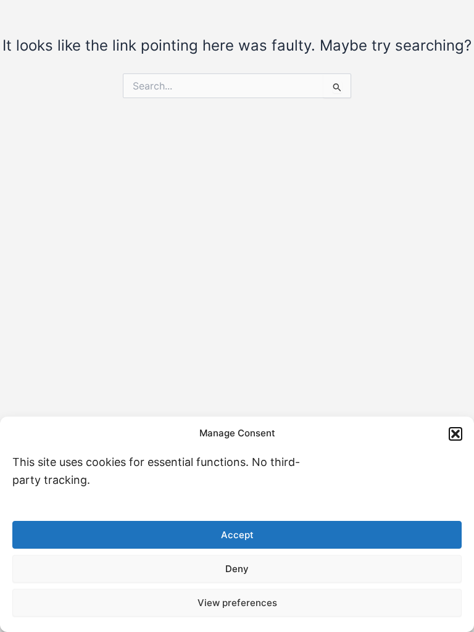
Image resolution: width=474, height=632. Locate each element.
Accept (237, 535)
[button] (455, 434)
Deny (237, 569)
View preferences (237, 603)
